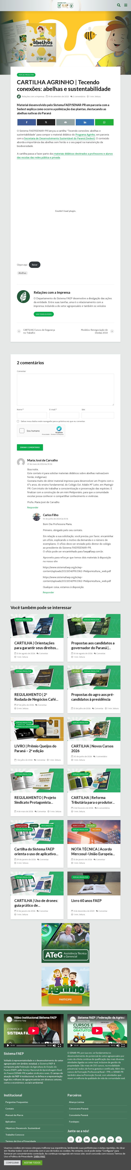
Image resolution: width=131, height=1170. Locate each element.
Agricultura (21, 826)
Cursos (34, 826)
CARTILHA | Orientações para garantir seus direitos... (36, 645)
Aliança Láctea (76, 1102)
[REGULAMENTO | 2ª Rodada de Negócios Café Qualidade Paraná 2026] (37, 677)
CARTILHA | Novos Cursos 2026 (92, 748)
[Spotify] (118, 1139)
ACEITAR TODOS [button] (32, 1162)
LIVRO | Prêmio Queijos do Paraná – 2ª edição (35, 748)
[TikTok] (102, 1139)
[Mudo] (54, 1046)
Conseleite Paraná (78, 1115)
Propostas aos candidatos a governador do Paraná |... (93, 645)
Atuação (76, 620)
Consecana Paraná (78, 1108)
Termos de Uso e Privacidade (20, 1141)
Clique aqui (22, 265)
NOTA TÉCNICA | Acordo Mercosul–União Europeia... (93, 851)
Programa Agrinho (85, 134)
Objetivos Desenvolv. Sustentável (22, 1128)
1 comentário (101, 756)
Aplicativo (10, 1121)
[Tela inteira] (59, 1046)
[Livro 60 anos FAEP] (93, 883)
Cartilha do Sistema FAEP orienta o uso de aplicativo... (36, 851)
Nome (20, 410)
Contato (9, 1108)
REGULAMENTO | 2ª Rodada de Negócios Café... (36, 696)
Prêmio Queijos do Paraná (27, 727)
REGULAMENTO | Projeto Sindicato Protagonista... (35, 799)
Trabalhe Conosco (14, 1134)
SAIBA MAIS (39, 1156)
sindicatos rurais (42, 1073)
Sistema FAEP (46, 1063)
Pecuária (96, 830)
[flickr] (110, 1139)
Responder (32, 507)
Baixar (34, 265)
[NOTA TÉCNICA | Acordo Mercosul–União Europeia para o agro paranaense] (93, 831)
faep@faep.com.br (93, 551)
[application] (34, 1030)
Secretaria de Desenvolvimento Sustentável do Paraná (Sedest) (59, 138)
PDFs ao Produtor (26, 75)
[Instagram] (70, 1139)
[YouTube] (94, 1139)
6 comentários (103, 808)
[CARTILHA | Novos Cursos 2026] (93, 728)
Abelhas (22, 273)
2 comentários (79, 96)
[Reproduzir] (8, 1046)
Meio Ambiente (47, 826)
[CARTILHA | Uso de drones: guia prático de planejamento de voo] (37, 883)
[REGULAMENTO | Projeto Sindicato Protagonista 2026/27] (37, 780)
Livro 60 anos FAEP (86, 900)
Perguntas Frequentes (16, 1102)
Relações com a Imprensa (32, 96)
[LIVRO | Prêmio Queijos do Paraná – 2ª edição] (37, 728)
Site (83, 410)
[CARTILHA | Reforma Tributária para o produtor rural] (93, 780)
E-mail (53, 410)
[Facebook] (78, 1139)
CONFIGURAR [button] (12, 1162)
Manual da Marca (14, 1115)
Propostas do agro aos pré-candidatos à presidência (92, 696)
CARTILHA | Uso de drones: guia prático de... (36, 903)
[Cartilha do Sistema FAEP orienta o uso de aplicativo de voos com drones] (37, 831)
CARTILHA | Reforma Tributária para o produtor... (93, 799)
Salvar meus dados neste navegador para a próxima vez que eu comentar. (53, 421)
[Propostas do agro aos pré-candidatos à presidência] (93, 677)
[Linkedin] (86, 1139)
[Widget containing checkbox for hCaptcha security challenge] (41, 431)
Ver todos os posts (43, 314)
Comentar (21, 371)
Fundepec (74, 1121)
